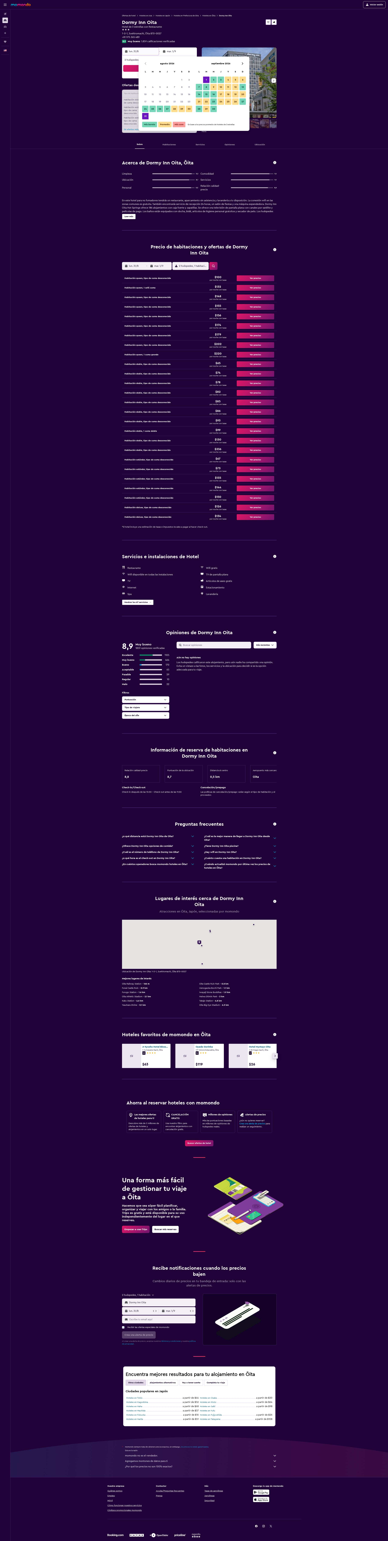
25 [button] (152, 109)
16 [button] (189, 94)
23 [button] (189, 101)
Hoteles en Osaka (208, 1398)
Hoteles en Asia (145, 16)
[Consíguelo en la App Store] (261, 1499)
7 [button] (174, 87)
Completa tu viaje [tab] (216, 1383)
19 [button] (160, 101)
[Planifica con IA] (5, 33)
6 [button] (167, 87)
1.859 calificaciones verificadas (158, 41)
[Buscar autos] (5, 27)
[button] (5, 4)
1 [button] (181, 80)
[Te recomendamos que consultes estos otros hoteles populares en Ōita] (275, 1035)
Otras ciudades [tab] (135, 1383)
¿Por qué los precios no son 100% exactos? (148, 1466)
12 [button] (160, 94)
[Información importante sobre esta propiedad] (275, 753)
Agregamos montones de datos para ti (146, 1461)
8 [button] (181, 87)
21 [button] (174, 101)
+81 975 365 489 (131, 37)
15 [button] (182, 94)
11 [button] (153, 94)
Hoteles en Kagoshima (137, 1402)
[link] (199, 1143)
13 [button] (167, 94)
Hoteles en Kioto (208, 1402)
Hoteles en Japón (163, 16)
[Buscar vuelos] (5, 14)
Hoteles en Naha (134, 1406)
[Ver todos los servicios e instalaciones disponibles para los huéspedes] (275, 557)
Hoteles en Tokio (134, 1398)
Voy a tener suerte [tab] (191, 1383)
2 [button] (189, 80)
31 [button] (145, 116)
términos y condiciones (171, 1341)
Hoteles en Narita (134, 1419)
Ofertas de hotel (129, 16)
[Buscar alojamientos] (5, 20)
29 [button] (181, 109)
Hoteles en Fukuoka (135, 1415)
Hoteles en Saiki (207, 1406)
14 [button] (174, 94)
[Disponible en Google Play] (261, 1492)
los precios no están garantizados (194, 1447)
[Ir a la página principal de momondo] (21, 4)
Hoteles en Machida (135, 1411)
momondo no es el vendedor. (141, 1455)
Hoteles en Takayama (210, 1419)
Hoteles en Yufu (207, 1411)
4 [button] (152, 87)
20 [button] (167, 101)
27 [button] (167, 109)
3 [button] (145, 87)
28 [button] (174, 109)
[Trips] (5, 42)
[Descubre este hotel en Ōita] (275, 163)
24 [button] (145, 109)
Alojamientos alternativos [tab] (163, 1383)
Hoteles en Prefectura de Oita (186, 16)
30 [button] (189, 109)
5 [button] (160, 87)
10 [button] (145, 94)
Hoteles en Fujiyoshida (211, 1415)
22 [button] (181, 101)
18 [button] (153, 101)
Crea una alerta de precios (252, 1124)
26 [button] (160, 109)
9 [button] (189, 87)
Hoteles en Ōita (208, 16)
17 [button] (145, 101)
